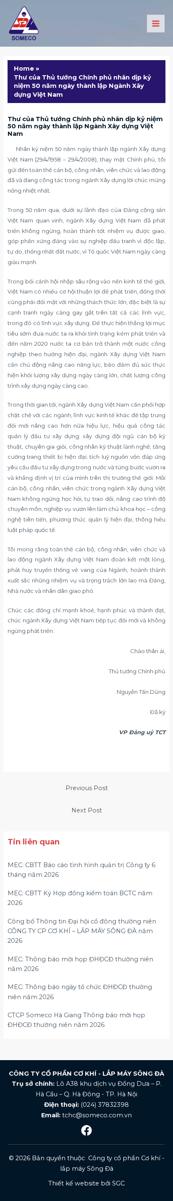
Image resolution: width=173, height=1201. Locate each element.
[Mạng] (86, 1130)
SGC (118, 1183)
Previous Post (87, 788)
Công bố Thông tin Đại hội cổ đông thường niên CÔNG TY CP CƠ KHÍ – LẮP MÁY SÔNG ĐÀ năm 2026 (82, 931)
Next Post (86, 810)
